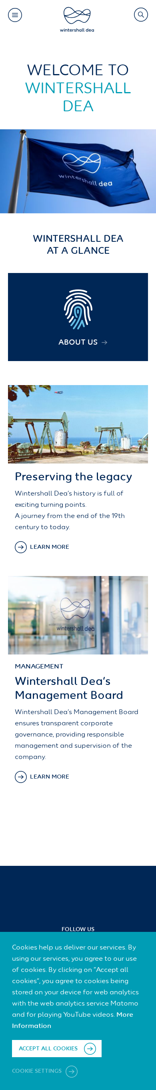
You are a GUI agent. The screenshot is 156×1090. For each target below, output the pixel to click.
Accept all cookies (48, 1049)
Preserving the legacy (73, 477)
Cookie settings (37, 1071)
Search (140, 14)
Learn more (49, 547)
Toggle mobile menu (14, 14)
